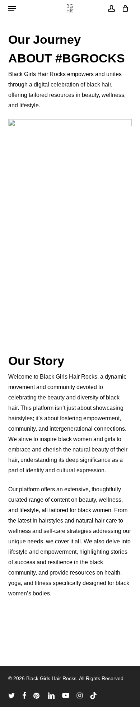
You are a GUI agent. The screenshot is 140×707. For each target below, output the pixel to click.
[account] (111, 8)
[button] (12, 8)
